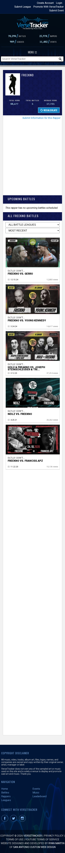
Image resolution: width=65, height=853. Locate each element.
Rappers (6, 796)
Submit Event (56, 10)
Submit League (22, 6)
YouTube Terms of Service (42, 839)
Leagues (6, 800)
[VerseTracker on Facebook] (5, 820)
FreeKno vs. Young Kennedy (27, 320)
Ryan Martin (56, 843)
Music (35, 792)
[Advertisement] (32, 159)
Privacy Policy (53, 835)
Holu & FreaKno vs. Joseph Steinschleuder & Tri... (26, 368)
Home (4, 788)
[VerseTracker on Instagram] (23, 820)
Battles (5, 792)
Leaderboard (39, 796)
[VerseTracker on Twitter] (14, 820)
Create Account (45, 2)
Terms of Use (14, 839)
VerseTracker (33, 835)
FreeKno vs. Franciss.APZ (25, 460)
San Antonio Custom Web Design (34, 847)
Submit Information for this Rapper (41, 117)
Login (59, 2)
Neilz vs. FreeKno (20, 414)
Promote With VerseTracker (48, 6)
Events (36, 788)
